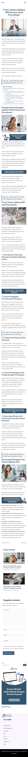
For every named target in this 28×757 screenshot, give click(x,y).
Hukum (5, 736)
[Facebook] (10, 719)
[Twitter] (8, 719)
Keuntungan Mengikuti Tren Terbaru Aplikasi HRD (13, 103)
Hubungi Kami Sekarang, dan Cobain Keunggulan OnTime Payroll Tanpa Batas (14, 411)
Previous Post (5, 542)
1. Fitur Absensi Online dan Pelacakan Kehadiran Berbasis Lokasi (15, 93)
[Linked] (6, 719)
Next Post (24, 542)
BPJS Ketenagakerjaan (8, 728)
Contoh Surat (6, 730)
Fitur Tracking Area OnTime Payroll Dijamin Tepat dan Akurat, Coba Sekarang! (14, 291)
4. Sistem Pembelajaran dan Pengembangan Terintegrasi (14, 99)
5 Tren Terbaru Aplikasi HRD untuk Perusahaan (13, 91)
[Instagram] (4, 719)
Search (3, 662)
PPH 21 (5, 744)
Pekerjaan (5, 738)
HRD (10, 17)
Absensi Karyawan (7, 725)
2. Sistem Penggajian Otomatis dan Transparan (14, 95)
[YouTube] (9, 719)
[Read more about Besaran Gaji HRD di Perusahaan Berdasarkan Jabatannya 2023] (14, 558)
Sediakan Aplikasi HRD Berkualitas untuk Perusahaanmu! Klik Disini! (14, 172)
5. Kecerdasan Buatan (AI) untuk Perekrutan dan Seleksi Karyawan (14, 101)
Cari (25, 664)
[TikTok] (5, 719)
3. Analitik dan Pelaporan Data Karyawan (13, 96)
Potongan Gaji (6, 741)
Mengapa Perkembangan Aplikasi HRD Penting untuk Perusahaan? (14, 89)
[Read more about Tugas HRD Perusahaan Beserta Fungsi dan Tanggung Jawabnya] (14, 578)
